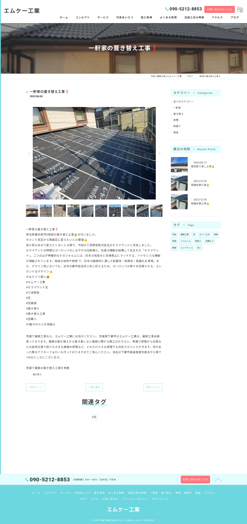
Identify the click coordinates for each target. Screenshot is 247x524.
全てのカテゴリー (183, 101)
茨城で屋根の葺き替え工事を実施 (47, 368)
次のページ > (153, 387)
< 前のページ (36, 387)
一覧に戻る (94, 387)
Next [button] (159, 153)
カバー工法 (204, 234)
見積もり (209, 241)
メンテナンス (187, 248)
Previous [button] (29, 153)
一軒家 (177, 107)
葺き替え (37, 374)
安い (199, 248)
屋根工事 (185, 234)
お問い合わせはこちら (219, 9)
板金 (175, 132)
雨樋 (174, 241)
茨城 (174, 234)
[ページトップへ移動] (218, 479)
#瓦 (94, 417)
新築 (174, 248)
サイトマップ (160, 499)
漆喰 (216, 234)
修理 (175, 120)
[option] (94, 153)
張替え (198, 241)
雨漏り (177, 126)
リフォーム (186, 241)
